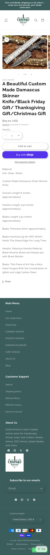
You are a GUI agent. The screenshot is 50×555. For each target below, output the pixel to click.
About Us (10, 358)
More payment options (25, 162)
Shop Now (11, 325)
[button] (6, 20)
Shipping (5, 125)
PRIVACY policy (14, 405)
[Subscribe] (41, 488)
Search (9, 384)
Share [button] (8, 281)
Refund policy (22, 544)
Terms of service (18, 549)
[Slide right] (31, 74)
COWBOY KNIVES (15, 331)
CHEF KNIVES (13, 352)
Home (9, 311)
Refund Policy (13, 398)
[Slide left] (19, 74)
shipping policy (13, 391)
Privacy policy (37, 544)
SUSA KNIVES (23, 540)
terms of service (14, 412)
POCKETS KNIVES (15, 338)
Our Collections (14, 318)
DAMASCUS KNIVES (16, 345)
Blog (8, 365)
